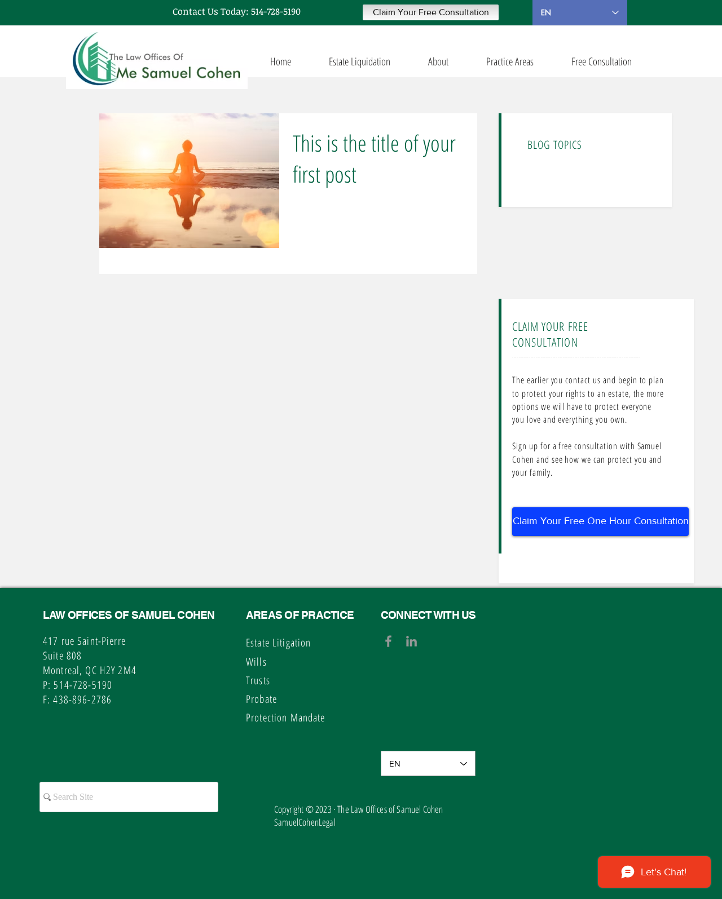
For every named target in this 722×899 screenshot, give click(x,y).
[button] (431, 12)
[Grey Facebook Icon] (388, 641)
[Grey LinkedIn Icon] (411, 641)
